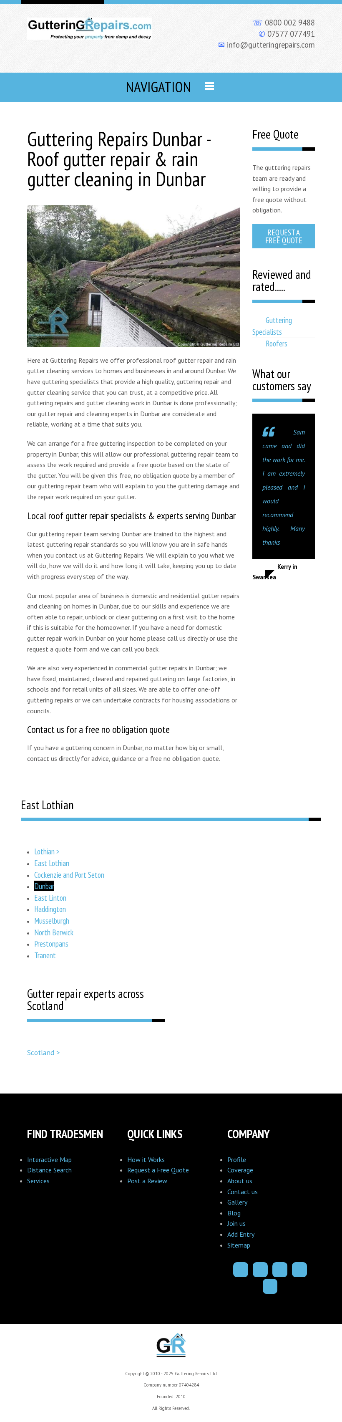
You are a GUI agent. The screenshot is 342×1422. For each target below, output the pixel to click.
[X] (279, 1269)
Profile (236, 1159)
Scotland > (43, 1052)
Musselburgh (51, 920)
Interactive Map (49, 1159)
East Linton (50, 897)
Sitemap (238, 1245)
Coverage (240, 1170)
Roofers (276, 343)
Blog (234, 1213)
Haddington (50, 909)
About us (239, 1181)
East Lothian (51, 863)
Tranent (45, 955)
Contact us (242, 1191)
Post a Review (147, 1181)
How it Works (146, 1159)
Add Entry (240, 1234)
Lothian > (47, 851)
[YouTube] (270, 1286)
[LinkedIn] (299, 1269)
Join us (236, 1223)
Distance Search (49, 1170)
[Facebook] (240, 1269)
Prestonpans (51, 943)
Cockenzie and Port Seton (69, 874)
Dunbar (44, 886)
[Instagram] (260, 1269)
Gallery (237, 1202)
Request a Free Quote (283, 236)
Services (38, 1181)
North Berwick (53, 932)
